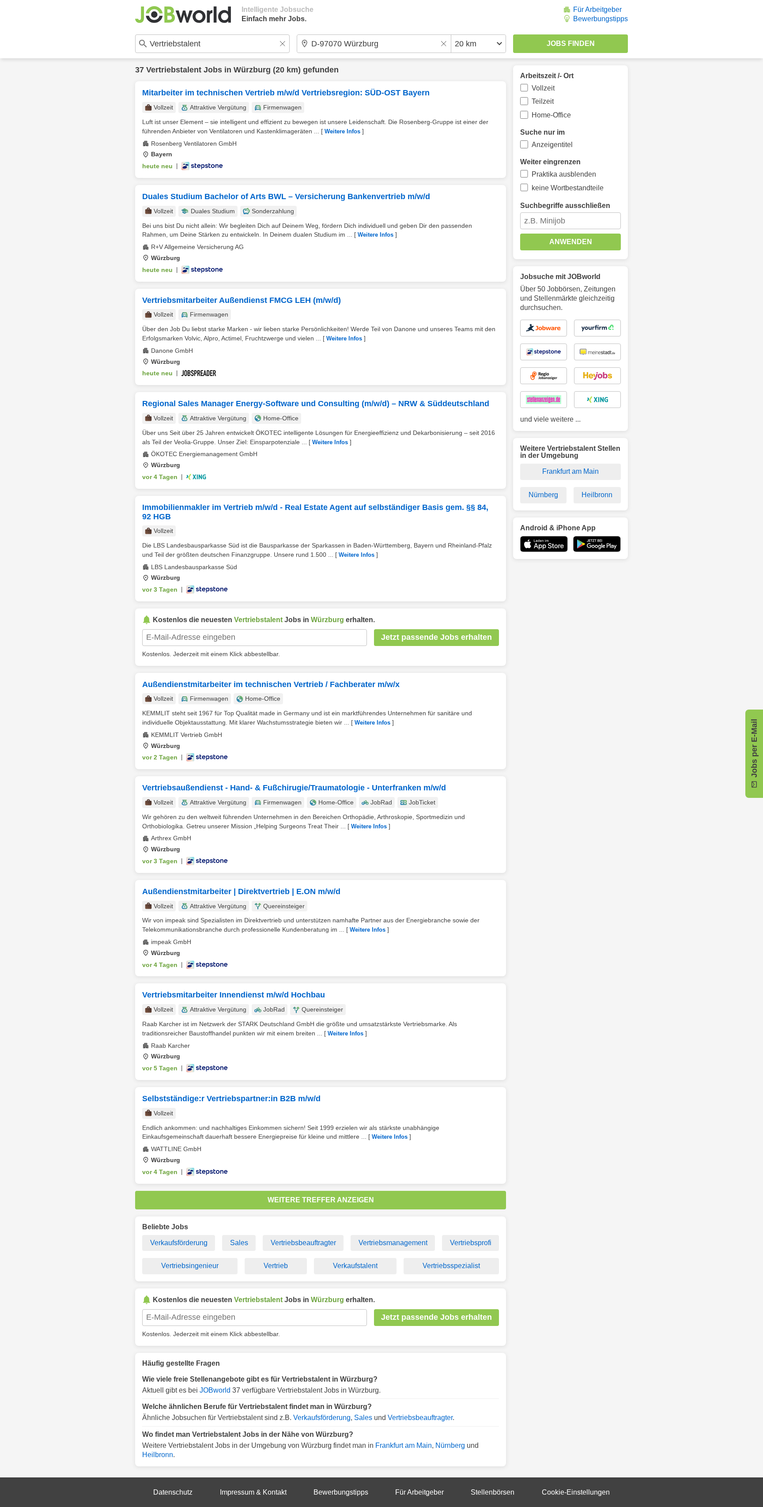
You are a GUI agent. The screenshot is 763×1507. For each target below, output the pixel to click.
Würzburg (252, 69)
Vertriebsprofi (470, 1242)
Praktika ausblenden (564, 174)
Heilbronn (157, 1454)
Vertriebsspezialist (451, 1265)
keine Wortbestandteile (568, 188)
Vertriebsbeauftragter (303, 1242)
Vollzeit (543, 88)
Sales (239, 1242)
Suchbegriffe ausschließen (565, 205)
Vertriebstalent (173, 69)
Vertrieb (276, 1265)
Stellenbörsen (492, 1492)
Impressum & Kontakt (253, 1492)
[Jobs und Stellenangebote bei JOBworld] (183, 14)
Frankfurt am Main (403, 1445)
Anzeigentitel (552, 144)
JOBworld (215, 1390)
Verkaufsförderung (179, 1242)
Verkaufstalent (355, 1265)
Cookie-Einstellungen (576, 1492)
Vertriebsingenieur (190, 1265)
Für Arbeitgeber (597, 9)
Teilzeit (543, 101)
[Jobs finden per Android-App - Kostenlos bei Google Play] (597, 544)
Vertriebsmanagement (393, 1242)
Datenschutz (173, 1492)
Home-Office (551, 115)
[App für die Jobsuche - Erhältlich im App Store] (544, 544)
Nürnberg (450, 1445)
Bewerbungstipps (600, 19)
